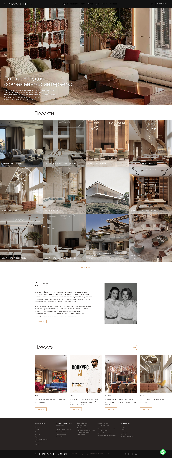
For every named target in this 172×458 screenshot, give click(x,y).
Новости (105, 4)
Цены (97, 4)
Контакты (113, 4)
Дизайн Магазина (103, 423)
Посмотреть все (86, 267)
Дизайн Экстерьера (104, 433)
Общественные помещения (107, 435)
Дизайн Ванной (61, 434)
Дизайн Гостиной (61, 437)
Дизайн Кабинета (82, 428)
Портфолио (74, 4)
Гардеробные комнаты (63, 429)
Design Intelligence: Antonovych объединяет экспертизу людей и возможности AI (84, 402)
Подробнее (40, 321)
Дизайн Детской (82, 423)
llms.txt (111, 454)
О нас (57, 4)
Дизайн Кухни (81, 434)
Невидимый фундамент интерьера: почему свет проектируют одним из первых (120, 402)
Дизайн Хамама (103, 430)
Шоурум (65, 4)
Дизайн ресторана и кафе (106, 428)
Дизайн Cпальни (61, 432)
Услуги (83, 4)
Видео (90, 4)
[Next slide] (134, 347)
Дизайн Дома (81, 425)
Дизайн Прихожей (103, 425)
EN (152, 4)
